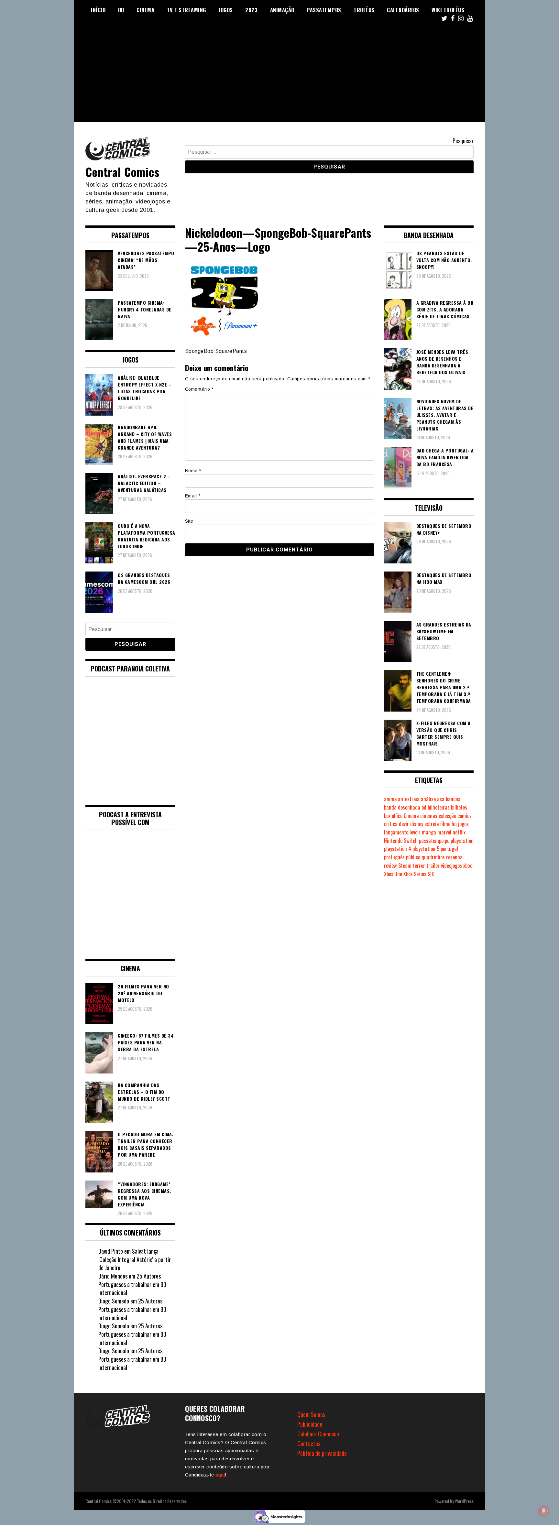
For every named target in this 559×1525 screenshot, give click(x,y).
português (394, 857)
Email (193, 495)
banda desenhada (402, 807)
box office (393, 816)
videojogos (451, 865)
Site (189, 521)
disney (416, 824)
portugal (449, 849)
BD (121, 10)
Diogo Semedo (113, 1301)
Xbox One (393, 874)
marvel (444, 832)
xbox (467, 865)
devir (404, 824)
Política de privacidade (322, 1453)
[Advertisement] (279, 77)
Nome (193, 470)
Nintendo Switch (401, 840)
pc (447, 840)
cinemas (428, 816)
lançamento (396, 832)
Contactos (308, 1443)
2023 (251, 10)
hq (454, 824)
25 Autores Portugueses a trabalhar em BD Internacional (132, 1284)
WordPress (464, 1501)
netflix (459, 832)
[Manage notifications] (544, 1511)
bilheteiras (439, 807)
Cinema (145, 10)
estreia (431, 824)
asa (440, 799)
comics (464, 816)
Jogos (225, 10)
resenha (454, 857)
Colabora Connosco (318, 1434)
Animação (282, 10)
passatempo (431, 840)
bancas (453, 799)
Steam (404, 865)
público (413, 857)
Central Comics (122, 171)
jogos (463, 824)
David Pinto (110, 1251)
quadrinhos (433, 857)
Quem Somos (311, 1414)
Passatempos (324, 10)
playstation (462, 840)
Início (98, 10)
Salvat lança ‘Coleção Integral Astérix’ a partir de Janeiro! (134, 1259)
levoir (415, 832)
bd (424, 807)
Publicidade (309, 1424)
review (390, 865)
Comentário (199, 389)
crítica (391, 824)
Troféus (364, 10)
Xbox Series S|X (418, 874)
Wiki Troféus (448, 10)
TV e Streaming (186, 10)
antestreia (409, 799)
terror (419, 865)
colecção (447, 816)
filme (445, 824)
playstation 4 (397, 849)
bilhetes (459, 807)
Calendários (403, 10)
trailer (433, 865)
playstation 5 (425, 849)
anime (390, 799)
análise (428, 799)
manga (429, 832)
